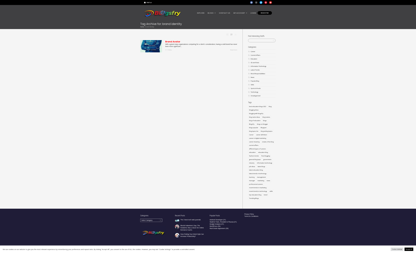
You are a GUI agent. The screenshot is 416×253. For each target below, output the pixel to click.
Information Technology (258, 66)
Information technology (264, 163)
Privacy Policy (249, 214)
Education (254, 59)
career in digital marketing (257, 138)
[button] (211, 13)
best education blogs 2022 (257, 106)
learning (251, 177)
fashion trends (254, 156)
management (261, 177)
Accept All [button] (409, 249)
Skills (252, 85)
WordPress (213, 226)
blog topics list (253, 131)
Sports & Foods (256, 88)
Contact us (224, 13)
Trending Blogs (254, 198)
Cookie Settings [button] (397, 249)
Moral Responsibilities (258, 74)
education (252, 152)
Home (142, 27)
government (267, 159)
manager (252, 181)
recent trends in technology (258, 191)
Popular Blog (255, 81)
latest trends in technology (257, 174)
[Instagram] (256, 2)
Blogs (211, 13)
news (268, 181)
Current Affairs (255, 55)
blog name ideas (254, 117)
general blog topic (255, 159)
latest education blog (256, 170)
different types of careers (257, 149)
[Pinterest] (265, 2)
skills (271, 191)
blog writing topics (266, 131)
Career (253, 51)
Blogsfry (251, 124)
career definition (261, 135)
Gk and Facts (255, 63)
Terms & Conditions (251, 216)
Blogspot (263, 128)
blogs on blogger (262, 124)
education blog (263, 152)
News (252, 77)
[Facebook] (251, 2)
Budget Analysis (215, 224)
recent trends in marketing (257, 188)
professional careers (256, 184)
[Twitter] (261, 2)
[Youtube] (270, 2)
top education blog (255, 195)
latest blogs (261, 166)
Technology (254, 92)
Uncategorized (255, 96)
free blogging (265, 156)
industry (251, 163)
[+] (151, 46)
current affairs (253, 145)
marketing (261, 181)
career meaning (254, 142)
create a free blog (268, 142)
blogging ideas (254, 110)
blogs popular (253, 128)
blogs (265, 121)
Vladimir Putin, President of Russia (222, 222)
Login (253, 13)
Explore (200, 13)
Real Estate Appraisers (217, 228)
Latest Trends (255, 70)
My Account (239, 13)
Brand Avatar (172, 41)
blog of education (255, 121)
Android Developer (216, 220)
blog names (266, 117)
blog (270, 106)
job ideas (252, 166)
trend (265, 195)
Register (265, 13)
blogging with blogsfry (256, 113)
